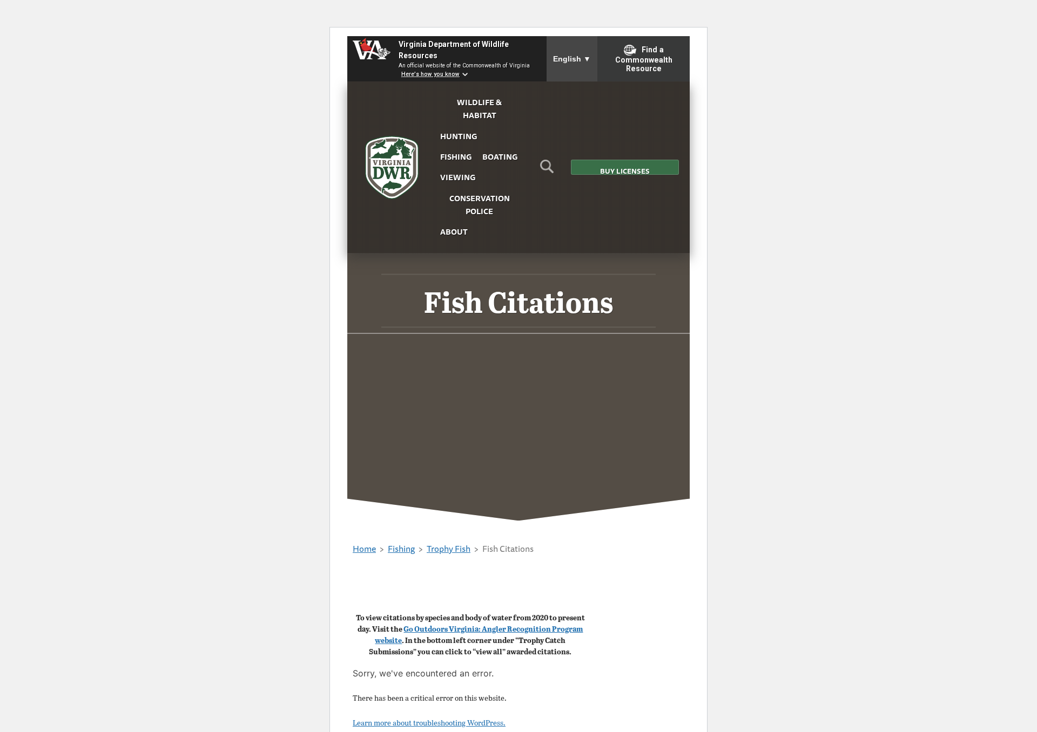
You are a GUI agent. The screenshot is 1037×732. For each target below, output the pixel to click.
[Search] (547, 170)
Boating (499, 156)
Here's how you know (430, 74)
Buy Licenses (625, 170)
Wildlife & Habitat (479, 108)
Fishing (456, 156)
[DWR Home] (392, 167)
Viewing (457, 177)
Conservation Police (479, 204)
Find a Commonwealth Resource (643, 59)
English (572, 58)
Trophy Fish (448, 549)
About (454, 231)
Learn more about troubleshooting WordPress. (429, 722)
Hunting (458, 136)
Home (364, 549)
